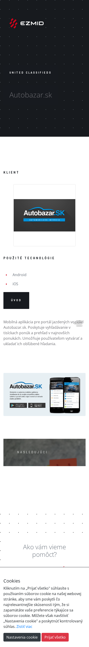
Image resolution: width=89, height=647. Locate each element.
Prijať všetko (55, 637)
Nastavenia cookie (22, 637)
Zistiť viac (24, 626)
